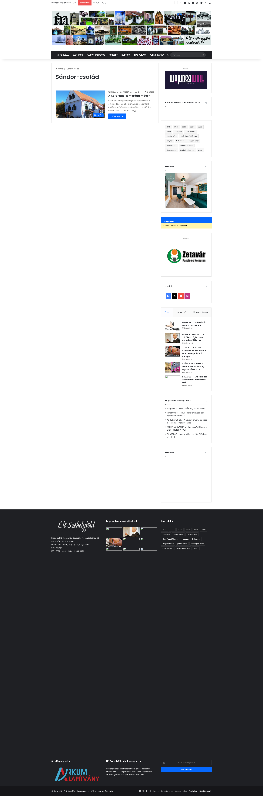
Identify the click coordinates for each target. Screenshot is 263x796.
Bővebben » (117, 116)
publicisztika (171, 145)
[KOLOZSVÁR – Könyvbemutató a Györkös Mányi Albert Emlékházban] (114, 552)
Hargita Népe (172, 136)
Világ (185, 791)
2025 (200, 127)
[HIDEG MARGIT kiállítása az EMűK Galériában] (149, 552)
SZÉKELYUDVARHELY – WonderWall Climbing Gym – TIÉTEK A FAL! (193, 366)
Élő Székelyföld (116, 92)
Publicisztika (157, 55)
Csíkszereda (190, 131)
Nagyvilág (140, 55)
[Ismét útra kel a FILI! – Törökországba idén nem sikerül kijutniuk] (172, 338)
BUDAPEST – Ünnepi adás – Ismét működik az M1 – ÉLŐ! (194, 379)
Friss (167, 312)
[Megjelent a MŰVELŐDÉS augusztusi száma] (172, 326)
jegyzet (169, 141)
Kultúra (126, 55)
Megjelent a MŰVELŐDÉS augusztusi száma (194, 324)
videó (200, 150)
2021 (169, 127)
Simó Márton (171, 150)
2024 (192, 127)
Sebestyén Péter (186, 145)
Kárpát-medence (96, 55)
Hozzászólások (200, 312)
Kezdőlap (61, 69)
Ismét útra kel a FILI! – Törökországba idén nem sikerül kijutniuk (193, 337)
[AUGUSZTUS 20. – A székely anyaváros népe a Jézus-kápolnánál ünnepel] (172, 351)
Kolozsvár (180, 141)
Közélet (113, 55)
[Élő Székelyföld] (131, 28)
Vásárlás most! (205, 791)
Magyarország (193, 141)
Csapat (178, 791)
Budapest (178, 131)
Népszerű (181, 312)
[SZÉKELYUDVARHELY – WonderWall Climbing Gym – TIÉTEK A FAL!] (172, 367)
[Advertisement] (188, 478)
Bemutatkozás (167, 791)
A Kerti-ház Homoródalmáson (129, 96)
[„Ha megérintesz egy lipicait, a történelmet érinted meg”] (131, 650)
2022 (176, 127)
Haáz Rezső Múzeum (189, 136)
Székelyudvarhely (187, 150)
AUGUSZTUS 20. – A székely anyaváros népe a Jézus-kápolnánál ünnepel (124, 3)
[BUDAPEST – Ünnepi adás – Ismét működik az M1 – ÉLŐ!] (172, 380)
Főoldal (64, 55)
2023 (184, 127)
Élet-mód (78, 55)
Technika (193, 791)
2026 (169, 131)
